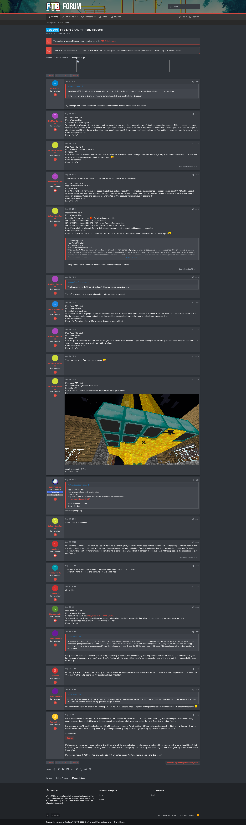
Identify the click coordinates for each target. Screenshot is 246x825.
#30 (197, 379)
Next (74, 75)
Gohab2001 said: (74, 86)
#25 (197, 209)
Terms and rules (163, 815)
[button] (77, 17)
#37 (197, 632)
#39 (197, 690)
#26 (197, 277)
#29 (197, 356)
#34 (197, 566)
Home (101, 795)
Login (153, 795)
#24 (197, 175)
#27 (197, 303)
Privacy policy (177, 815)
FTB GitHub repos (108, 41)
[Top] (195, 815)
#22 (197, 114)
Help (186, 815)
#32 (197, 519)
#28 (197, 329)
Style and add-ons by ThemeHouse (110, 822)
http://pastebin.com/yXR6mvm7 (100, 616)
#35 (197, 587)
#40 (197, 715)
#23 (197, 143)
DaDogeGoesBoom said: (77, 282)
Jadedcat (52, 33)
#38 (197, 669)
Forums (102, 799)
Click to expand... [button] (132, 257)
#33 (197, 542)
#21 (197, 82)
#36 (197, 607)
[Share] (193, 81)
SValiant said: (73, 636)
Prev (51, 75)
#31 (197, 480)
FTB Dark (55, 815)
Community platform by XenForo (70, 822)
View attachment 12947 (80, 499)
